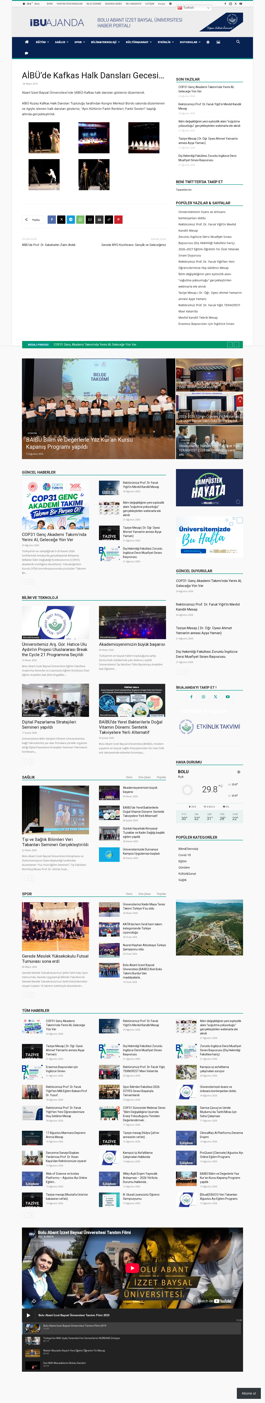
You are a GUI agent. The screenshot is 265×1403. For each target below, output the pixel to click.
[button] (238, 42)
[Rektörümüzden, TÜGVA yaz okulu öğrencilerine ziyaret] (209, 442)
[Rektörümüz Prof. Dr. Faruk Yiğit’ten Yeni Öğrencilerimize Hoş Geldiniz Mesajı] (32, 1113)
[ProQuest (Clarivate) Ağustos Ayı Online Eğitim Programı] (186, 1158)
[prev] (229, 344)
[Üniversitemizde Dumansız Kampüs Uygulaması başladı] (109, 854)
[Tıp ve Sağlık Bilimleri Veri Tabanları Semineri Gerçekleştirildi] (55, 810)
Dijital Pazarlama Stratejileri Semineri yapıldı (49, 725)
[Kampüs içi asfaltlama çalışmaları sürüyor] (186, 1072)
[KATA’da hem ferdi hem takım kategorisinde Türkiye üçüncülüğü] (109, 929)
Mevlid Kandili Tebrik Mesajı (198, 317)
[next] (236, 344)
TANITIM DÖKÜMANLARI (70, 3)
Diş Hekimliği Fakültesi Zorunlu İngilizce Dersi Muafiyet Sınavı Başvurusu (207, 158)
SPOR (78, 42)
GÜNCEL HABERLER (38, 472)
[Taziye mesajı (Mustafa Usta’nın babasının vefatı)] (32, 1200)
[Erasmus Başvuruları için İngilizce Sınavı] (32, 1072)
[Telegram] (71, 219)
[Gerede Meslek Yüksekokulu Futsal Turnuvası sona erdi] (55, 926)
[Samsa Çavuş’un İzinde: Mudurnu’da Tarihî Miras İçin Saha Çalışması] (186, 1113)
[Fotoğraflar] (219, 42)
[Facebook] (225, 3)
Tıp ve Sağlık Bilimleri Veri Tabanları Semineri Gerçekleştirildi (55, 842)
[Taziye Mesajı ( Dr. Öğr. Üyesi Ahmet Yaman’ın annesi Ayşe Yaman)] (109, 533)
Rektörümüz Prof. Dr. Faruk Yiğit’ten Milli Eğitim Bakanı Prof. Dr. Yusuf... (67, 1091)
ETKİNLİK (164, 42)
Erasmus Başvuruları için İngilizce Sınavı (206, 324)
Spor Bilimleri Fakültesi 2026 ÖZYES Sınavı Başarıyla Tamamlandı (141, 1091)
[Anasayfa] (27, 42)
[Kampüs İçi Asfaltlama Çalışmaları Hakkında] (109, 1158)
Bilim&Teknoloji (31, 637)
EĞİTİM (41, 42)
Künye (161, 3)
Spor (27, 894)
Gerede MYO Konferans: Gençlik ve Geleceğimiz (133, 245)
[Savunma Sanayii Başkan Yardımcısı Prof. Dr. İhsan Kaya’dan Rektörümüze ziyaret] (32, 1158)
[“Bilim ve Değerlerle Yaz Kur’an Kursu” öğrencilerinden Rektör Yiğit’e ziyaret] (209, 408)
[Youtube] (240, 3)
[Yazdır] (99, 219)
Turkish (188, 7)
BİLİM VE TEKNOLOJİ (40, 597)
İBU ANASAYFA (133, 3)
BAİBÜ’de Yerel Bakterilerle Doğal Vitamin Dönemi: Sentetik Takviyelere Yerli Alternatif (131, 727)
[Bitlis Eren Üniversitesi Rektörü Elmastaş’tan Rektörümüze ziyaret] (209, 375)
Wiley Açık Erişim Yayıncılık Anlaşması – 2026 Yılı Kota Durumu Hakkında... (140, 1178)
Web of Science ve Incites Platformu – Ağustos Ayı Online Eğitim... (66, 1178)
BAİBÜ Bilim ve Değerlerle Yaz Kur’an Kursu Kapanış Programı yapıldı (220, 1178)
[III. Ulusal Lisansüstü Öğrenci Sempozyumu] (109, 1200)
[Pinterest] (118, 219)
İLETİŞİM (149, 3)
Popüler (161, 777)
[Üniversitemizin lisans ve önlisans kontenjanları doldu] (186, 1092)
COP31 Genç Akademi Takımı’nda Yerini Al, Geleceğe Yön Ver (206, 89)
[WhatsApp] (80, 219)
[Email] (90, 219)
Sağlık (28, 777)
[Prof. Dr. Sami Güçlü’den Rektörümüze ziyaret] (98, 408)
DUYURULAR (188, 42)
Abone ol (249, 1393)
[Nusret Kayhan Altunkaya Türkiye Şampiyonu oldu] (109, 950)
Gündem (32, 440)
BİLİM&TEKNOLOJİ (104, 42)
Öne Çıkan (145, 777)
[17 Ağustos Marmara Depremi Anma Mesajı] (32, 1138)
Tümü (129, 777)
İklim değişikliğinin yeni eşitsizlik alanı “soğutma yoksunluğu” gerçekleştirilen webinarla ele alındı (209, 123)
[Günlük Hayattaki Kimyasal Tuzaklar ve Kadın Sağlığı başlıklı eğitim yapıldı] (109, 833)
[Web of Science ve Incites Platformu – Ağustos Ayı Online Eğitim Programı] (32, 1179)
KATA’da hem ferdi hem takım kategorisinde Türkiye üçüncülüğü (142, 928)
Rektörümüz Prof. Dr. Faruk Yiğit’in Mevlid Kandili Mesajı (209, 106)
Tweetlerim (184, 190)
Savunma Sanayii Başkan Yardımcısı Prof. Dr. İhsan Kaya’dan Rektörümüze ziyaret (66, 1157)
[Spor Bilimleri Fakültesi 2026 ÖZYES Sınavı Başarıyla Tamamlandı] (109, 1092)
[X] (235, 3)
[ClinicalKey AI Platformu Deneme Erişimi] (186, 1138)
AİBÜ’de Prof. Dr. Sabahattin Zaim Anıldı (48, 245)
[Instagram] (230, 3)
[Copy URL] (109, 219)
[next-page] (31, 581)
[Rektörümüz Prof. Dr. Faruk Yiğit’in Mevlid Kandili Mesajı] (109, 488)
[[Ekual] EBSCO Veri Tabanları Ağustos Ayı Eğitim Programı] (186, 1200)
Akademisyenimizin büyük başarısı (132, 644)
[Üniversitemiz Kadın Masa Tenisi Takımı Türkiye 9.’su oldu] (109, 909)
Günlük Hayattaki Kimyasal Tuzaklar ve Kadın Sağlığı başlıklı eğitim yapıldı (144, 832)
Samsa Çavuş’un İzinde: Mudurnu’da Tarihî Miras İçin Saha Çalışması (218, 1112)
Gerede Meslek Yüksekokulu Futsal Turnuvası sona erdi (55, 959)
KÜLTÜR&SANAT (137, 42)
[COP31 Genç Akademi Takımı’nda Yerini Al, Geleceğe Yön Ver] (55, 505)
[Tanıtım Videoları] (209, 42)
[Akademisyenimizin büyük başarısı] (132, 622)
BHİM (50, 3)
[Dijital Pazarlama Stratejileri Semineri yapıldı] (55, 700)
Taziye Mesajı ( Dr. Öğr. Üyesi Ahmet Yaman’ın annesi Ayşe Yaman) (208, 141)
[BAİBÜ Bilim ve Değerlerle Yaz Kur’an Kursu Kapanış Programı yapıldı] (186, 1179)
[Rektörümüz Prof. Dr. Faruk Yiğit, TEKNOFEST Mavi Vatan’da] (109, 1072)
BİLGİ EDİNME (94, 3)
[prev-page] (24, 581)
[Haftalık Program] (209, 726)
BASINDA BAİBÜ (113, 3)
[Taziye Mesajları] (27, 53)
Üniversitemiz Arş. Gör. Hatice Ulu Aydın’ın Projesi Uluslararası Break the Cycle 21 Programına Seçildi (54, 649)
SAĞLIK (60, 42)
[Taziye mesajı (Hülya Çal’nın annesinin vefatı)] (109, 1138)
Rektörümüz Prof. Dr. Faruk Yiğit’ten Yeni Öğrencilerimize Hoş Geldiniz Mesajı (65, 1112)
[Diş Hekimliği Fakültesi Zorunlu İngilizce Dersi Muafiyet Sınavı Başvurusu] (109, 554)
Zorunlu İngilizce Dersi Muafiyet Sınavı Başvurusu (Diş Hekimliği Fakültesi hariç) (220, 1050)
